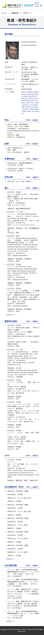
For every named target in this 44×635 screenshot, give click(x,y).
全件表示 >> (10, 315)
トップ (4, 13)
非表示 (35, 120)
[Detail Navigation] (36, 5)
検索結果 (15, 13)
